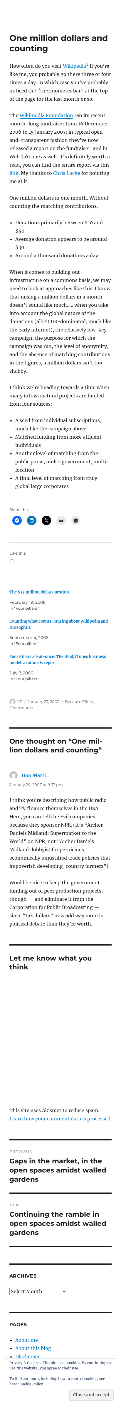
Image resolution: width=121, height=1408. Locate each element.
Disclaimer (27, 1356)
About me (26, 1340)
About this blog (33, 1348)
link (14, 173)
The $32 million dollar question (39, 592)
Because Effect (79, 701)
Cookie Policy (31, 1384)
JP (20, 701)
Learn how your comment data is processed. (60, 1119)
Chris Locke (66, 173)
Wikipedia (74, 66)
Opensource (21, 707)
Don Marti (34, 775)
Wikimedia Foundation (46, 115)
